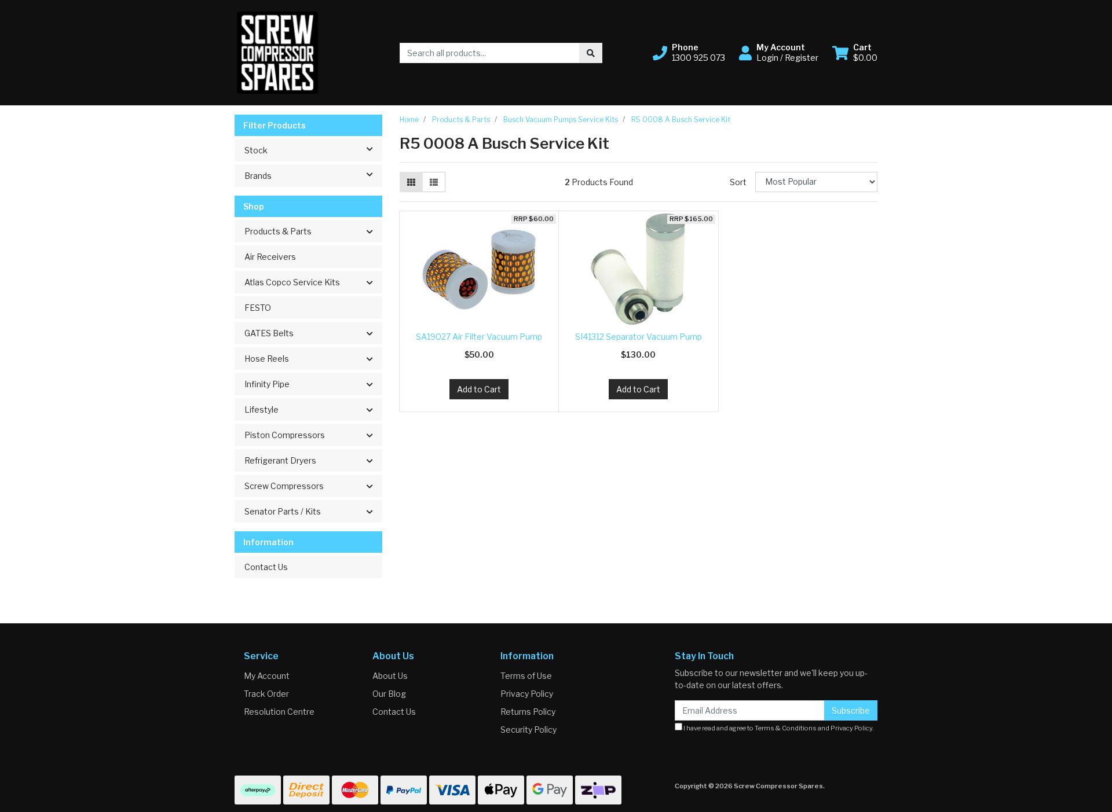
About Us (390, 676)
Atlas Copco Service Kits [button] (292, 282)
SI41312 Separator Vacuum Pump (638, 336)
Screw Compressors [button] (284, 486)
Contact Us (266, 567)
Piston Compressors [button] (284, 435)
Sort (738, 182)
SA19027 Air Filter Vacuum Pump (479, 336)
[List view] (433, 182)
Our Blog (389, 694)
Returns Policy (527, 712)
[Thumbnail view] (411, 182)
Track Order (266, 694)
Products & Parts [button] (278, 231)
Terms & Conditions (786, 728)
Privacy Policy (526, 694)
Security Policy (528, 729)
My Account (267, 676)
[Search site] (590, 53)
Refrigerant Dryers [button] (280, 460)
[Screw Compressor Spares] (277, 52)
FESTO (257, 308)
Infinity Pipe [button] (267, 384)
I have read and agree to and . (778, 728)
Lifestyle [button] (261, 409)
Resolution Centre (279, 712)
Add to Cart (479, 389)
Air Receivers (270, 257)
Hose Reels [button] (266, 358)
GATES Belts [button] (269, 333)
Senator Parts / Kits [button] (282, 511)
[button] (689, 52)
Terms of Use (526, 676)
